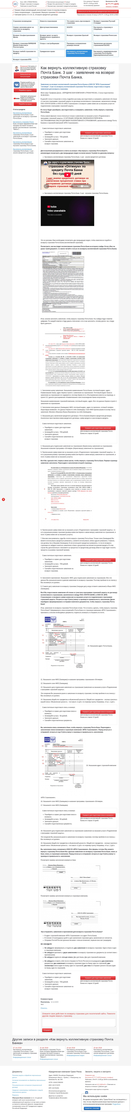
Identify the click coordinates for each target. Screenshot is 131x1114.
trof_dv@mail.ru (101, 1084)
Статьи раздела (19, 109)
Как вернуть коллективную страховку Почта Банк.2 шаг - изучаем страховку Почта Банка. (24, 143)
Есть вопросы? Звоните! (91, 1)
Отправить (47, 1030)
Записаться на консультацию (97, 11)
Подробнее (116, 1104)
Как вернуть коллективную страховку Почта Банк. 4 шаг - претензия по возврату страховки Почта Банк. (25, 115)
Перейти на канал (25, 104)
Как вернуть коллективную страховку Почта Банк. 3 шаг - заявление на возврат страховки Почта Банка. (24, 135)
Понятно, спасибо (92, 1108)
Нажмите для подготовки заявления (98, 133)
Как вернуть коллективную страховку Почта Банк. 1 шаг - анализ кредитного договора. (23, 151)
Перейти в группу (25, 90)
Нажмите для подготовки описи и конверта (98, 712)
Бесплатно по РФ (111, 1)
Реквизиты (15, 1095)
